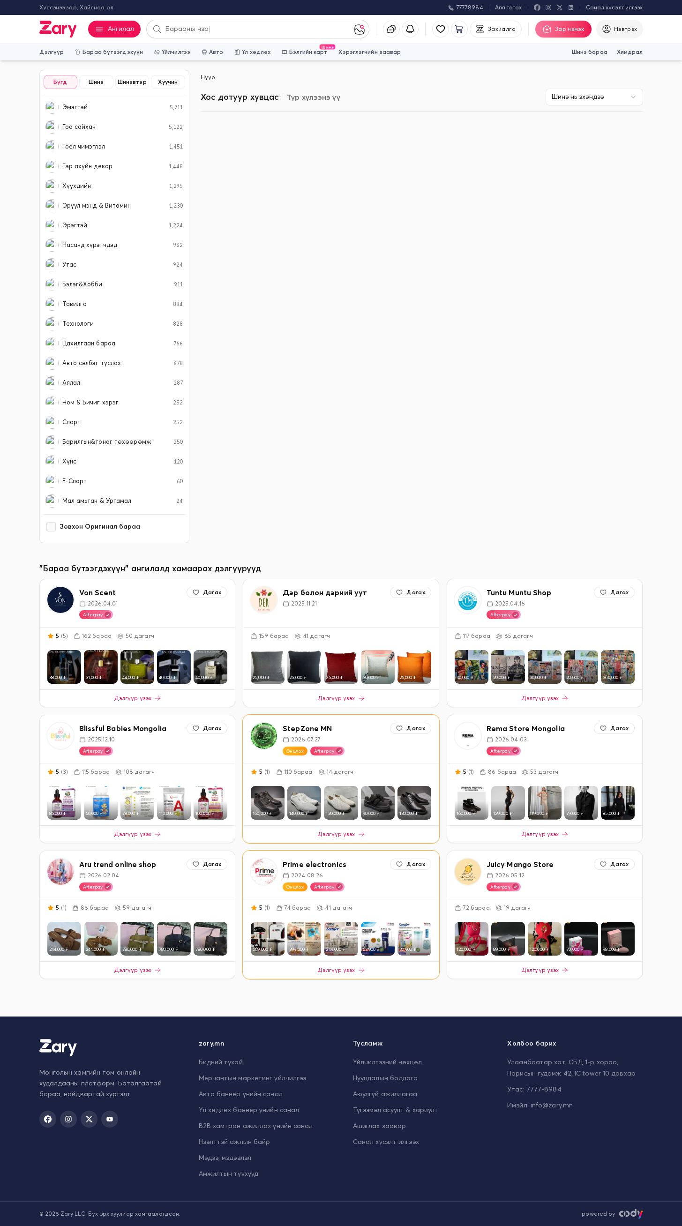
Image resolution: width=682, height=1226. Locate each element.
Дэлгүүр (51, 51)
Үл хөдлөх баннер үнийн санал (249, 1110)
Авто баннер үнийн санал (241, 1094)
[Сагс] (459, 29)
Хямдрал (630, 51)
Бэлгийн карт (308, 50)
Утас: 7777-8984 (534, 1089)
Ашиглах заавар (379, 1125)
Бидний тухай (221, 1062)
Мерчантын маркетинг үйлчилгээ (253, 1078)
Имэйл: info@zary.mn (540, 1105)
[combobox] (594, 97)
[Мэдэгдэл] (410, 29)
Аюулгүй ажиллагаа (385, 1094)
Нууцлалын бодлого (385, 1078)
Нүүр (208, 77)
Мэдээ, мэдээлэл (225, 1157)
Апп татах (508, 7)
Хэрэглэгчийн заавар (369, 51)
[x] (559, 7)
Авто (216, 51)
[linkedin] (571, 7)
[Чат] (391, 29)
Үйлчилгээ (176, 51)
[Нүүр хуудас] (58, 29)
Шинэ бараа (589, 51)
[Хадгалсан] (440, 29)
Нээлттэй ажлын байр (234, 1141)
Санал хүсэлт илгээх (614, 7)
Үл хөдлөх (256, 51)
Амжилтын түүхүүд (229, 1173)
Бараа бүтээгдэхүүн (112, 51)
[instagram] (548, 7)
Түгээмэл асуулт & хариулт (396, 1110)
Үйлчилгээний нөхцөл (387, 1062)
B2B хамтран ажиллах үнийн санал (256, 1125)
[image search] (361, 29)
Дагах (212, 592)
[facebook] (537, 7)
